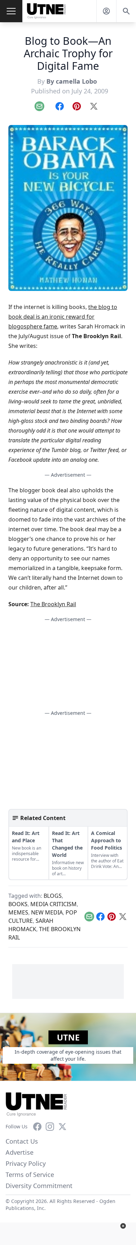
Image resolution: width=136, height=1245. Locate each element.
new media (47, 912)
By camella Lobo (72, 81)
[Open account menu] (106, 11)
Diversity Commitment (39, 1185)
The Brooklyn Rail (53, 604)
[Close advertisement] (123, 1226)
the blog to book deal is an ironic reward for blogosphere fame (62, 316)
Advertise (19, 1152)
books (18, 904)
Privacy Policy (26, 1163)
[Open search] (126, 11)
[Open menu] (11, 11)
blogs (53, 896)
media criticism (53, 904)
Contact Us (22, 1141)
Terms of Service (30, 1174)
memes (18, 912)
